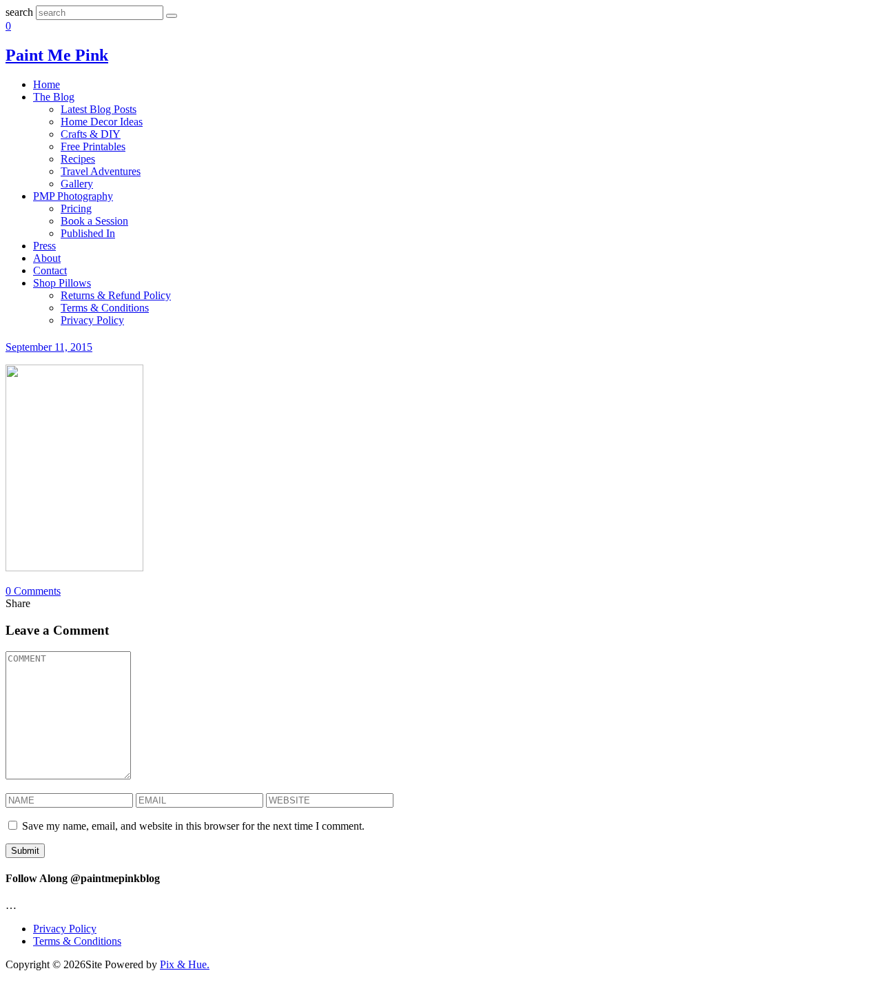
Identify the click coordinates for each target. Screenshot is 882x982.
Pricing (76, 208)
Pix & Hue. (184, 964)
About (47, 258)
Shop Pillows (62, 283)
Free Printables (93, 146)
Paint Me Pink (57, 55)
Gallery (77, 184)
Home (46, 84)
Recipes (78, 159)
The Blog (53, 97)
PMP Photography (73, 196)
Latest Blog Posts (98, 109)
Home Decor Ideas (102, 121)
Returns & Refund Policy (116, 295)
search (19, 12)
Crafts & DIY (91, 134)
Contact (50, 270)
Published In (88, 233)
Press (44, 246)
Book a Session (94, 221)
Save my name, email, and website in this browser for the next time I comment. (193, 826)
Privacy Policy (92, 320)
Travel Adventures (101, 171)
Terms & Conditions (105, 308)
